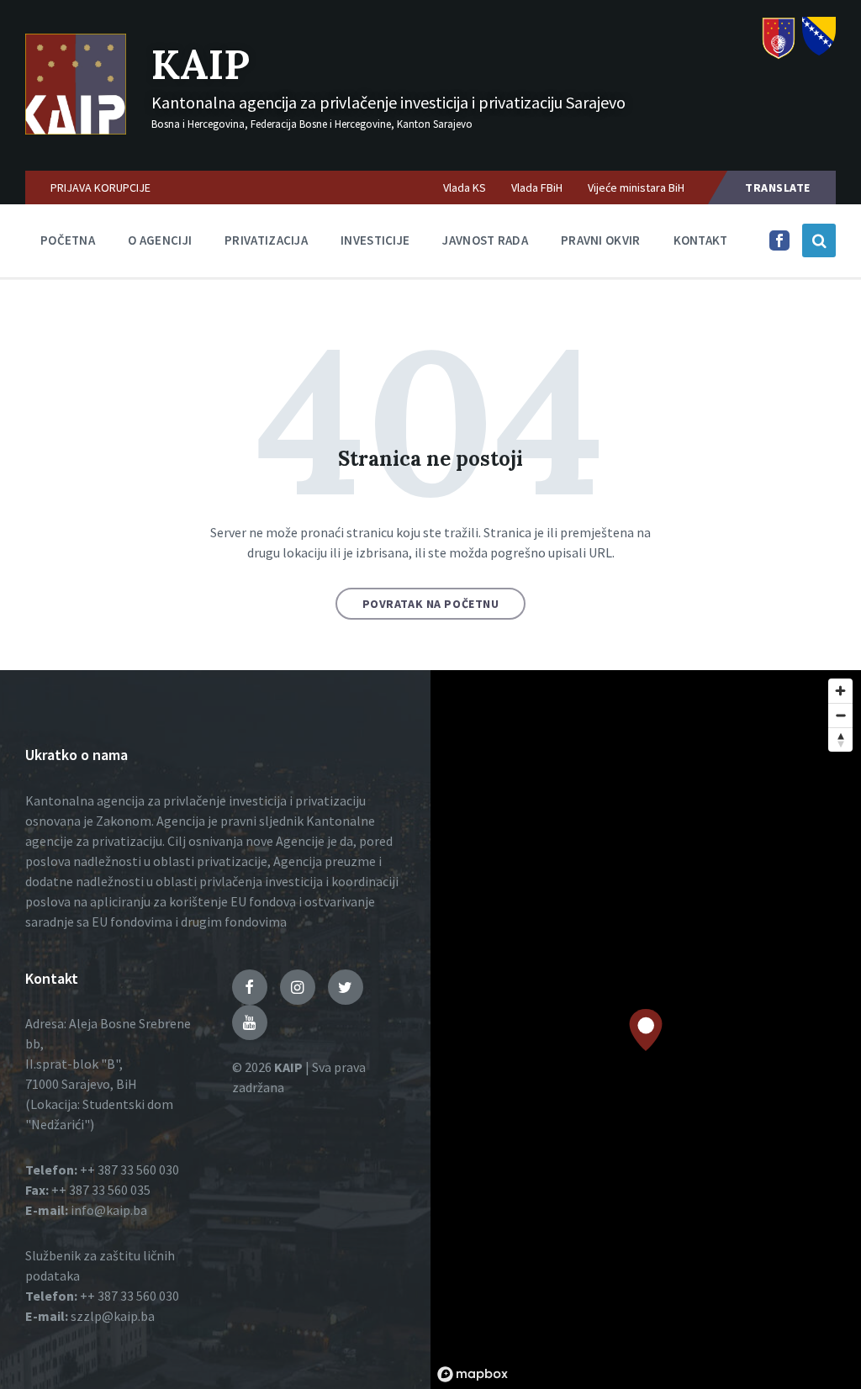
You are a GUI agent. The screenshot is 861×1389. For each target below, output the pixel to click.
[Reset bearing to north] (840, 739)
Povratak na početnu (430, 603)
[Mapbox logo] (473, 1374)
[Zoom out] (840, 715)
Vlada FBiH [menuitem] (537, 187)
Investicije (375, 240)
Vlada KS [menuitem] (464, 187)
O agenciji (160, 240)
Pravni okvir (601, 240)
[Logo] (75, 129)
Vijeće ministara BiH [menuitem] (636, 187)
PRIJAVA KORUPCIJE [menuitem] (100, 187)
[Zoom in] (840, 691)
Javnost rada (485, 240)
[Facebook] (779, 245)
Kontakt (700, 240)
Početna (67, 240)
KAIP (200, 64)
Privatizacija (266, 240)
